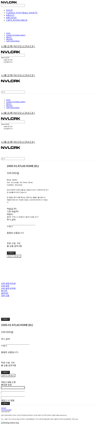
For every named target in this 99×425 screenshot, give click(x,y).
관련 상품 (5, 296)
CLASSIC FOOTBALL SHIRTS (22, 12)
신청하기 (5, 403)
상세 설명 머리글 (8, 283)
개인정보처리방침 (6, 410)
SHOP (9, 10)
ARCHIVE (11, 17)
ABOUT (10, 15)
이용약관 (3, 408)
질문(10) (4, 293)
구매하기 (5, 319)
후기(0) (4, 291)
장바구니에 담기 (8, 375)
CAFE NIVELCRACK (17, 20)
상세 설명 (5, 286)
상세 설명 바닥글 (8, 288)
